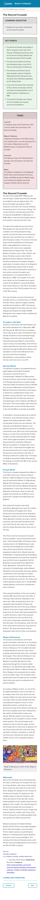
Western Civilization (23, 4)
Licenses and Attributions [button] (14, 878)
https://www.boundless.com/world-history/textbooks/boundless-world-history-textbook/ (21, 867)
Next (32, 885)
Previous (8, 885)
